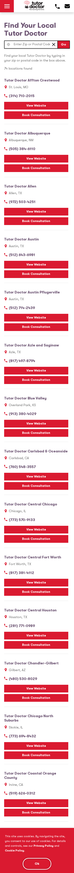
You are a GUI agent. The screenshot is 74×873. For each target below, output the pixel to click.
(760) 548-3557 (22, 467)
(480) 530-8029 (23, 679)
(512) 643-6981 (22, 255)
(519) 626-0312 (22, 793)
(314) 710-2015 (22, 96)
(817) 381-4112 (21, 573)
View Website (36, 105)
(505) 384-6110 (22, 149)
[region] (37, 850)
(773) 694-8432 (22, 736)
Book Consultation (36, 115)
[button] (8, 44)
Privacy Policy (43, 845)
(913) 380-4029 (22, 414)
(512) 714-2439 (22, 308)
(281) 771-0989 (22, 626)
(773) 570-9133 (22, 520)
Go (63, 44)
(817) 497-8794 (22, 361)
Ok (37, 863)
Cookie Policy (14, 850)
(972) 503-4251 (22, 202)
